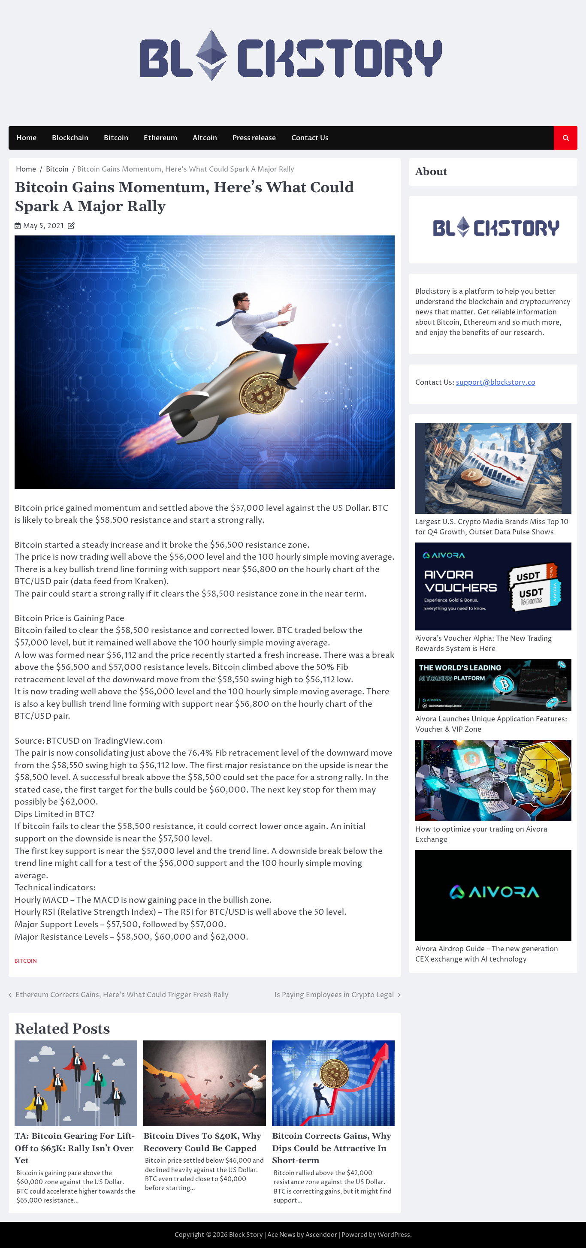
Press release (254, 138)
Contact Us (310, 138)
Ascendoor (321, 1235)
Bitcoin (116, 138)
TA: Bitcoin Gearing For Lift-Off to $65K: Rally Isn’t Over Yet (75, 1148)
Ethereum (160, 138)
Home (26, 138)
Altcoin (205, 138)
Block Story (246, 1235)
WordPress (394, 1235)
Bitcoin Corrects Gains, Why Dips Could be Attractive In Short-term (331, 1148)
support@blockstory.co (495, 382)
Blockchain (70, 138)
